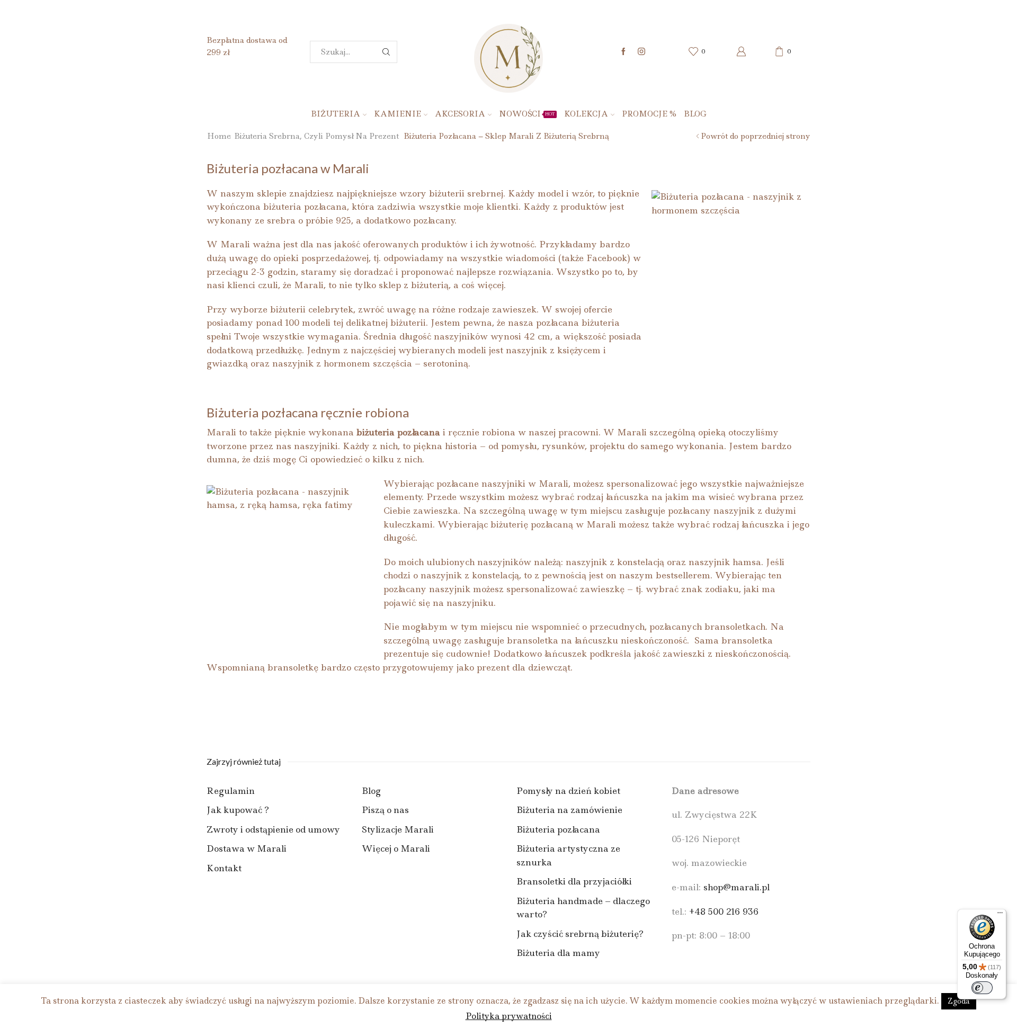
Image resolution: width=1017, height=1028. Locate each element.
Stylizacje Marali (398, 829)
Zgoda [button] (959, 1001)
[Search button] (386, 51)
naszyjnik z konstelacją (615, 562)
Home (219, 136)
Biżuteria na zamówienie (569, 810)
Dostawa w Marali (247, 848)
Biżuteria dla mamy (558, 953)
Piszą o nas (385, 810)
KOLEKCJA (586, 114)
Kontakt (224, 868)
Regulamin (231, 791)
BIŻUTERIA (335, 114)
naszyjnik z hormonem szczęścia (342, 363)
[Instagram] (641, 52)
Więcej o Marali (396, 848)
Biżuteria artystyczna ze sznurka (568, 855)
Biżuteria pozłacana (558, 829)
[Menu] (1000, 915)
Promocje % (649, 114)
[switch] (982, 987)
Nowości (527, 114)
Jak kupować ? (238, 810)
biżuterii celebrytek (310, 309)
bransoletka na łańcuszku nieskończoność (597, 640)
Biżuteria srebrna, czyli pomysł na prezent (316, 136)
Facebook (606, 258)
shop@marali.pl (736, 887)
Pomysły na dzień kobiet (568, 791)
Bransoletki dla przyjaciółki (574, 881)
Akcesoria (460, 114)
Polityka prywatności (509, 1016)
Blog (695, 114)
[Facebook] (623, 52)
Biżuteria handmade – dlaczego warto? (583, 907)
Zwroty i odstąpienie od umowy (273, 829)
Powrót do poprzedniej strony (755, 136)
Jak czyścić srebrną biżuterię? (580, 934)
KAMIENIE (397, 114)
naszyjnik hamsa (725, 562)
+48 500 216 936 (724, 911)
